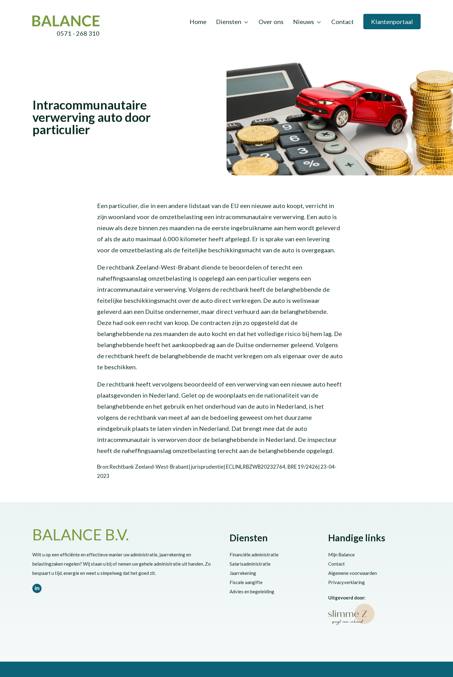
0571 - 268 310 (78, 33)
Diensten (228, 21)
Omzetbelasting (107, 93)
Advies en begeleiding (252, 591)
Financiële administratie (254, 554)
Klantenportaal (392, 21)
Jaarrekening (243, 573)
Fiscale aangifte (246, 582)
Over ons (271, 21)
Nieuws (303, 21)
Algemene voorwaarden (352, 573)
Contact (342, 21)
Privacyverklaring (346, 582)
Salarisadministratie (250, 564)
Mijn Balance (341, 554)
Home (198, 21)
